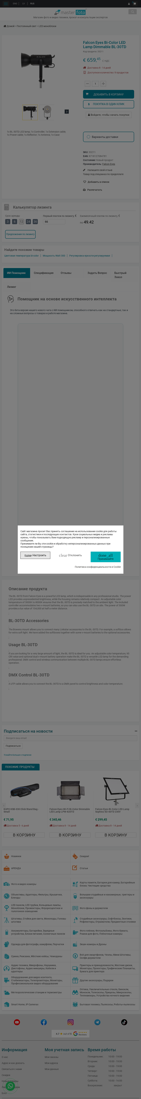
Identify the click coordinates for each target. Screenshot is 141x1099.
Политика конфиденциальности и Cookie (98, 566)
